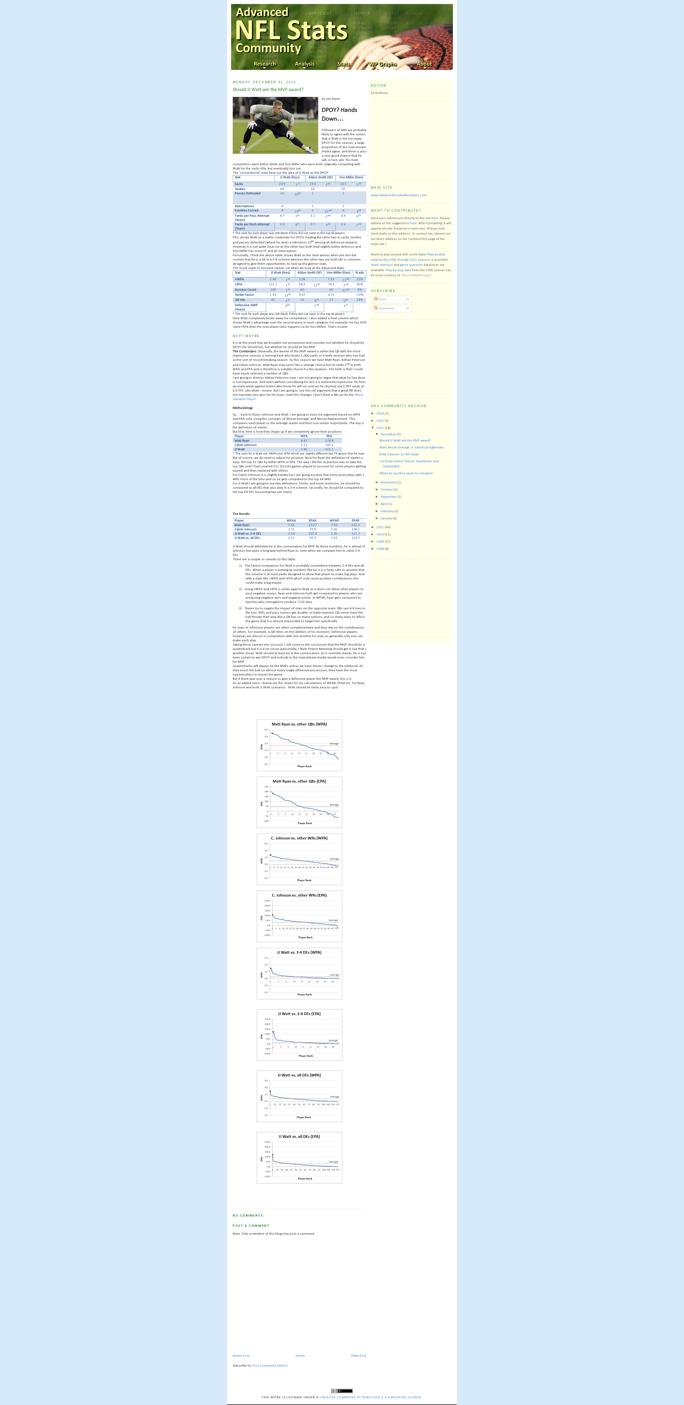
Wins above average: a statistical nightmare (411, 447)
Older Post (358, 1355)
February (387, 511)
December (389, 434)
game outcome (411, 265)
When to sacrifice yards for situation (406, 473)
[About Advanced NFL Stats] (424, 64)
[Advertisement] (411, 139)
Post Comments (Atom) (269, 1365)
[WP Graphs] (384, 64)
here (435, 218)
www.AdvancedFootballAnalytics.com (399, 195)
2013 (380, 421)
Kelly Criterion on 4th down (399, 454)
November (389, 482)
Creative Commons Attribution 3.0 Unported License (370, 1397)
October (387, 489)
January (387, 518)
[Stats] (344, 64)
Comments (385, 308)
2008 (380, 549)
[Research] (265, 64)
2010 (380, 534)
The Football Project (416, 275)
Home (300, 1355)
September (389, 497)
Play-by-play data (398, 270)
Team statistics (382, 265)
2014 (380, 413)
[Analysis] (305, 64)
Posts (381, 299)
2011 (380, 527)
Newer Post (241, 1355)
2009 (380, 541)
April (384, 504)
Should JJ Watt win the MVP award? (268, 89)
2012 (380, 428)
